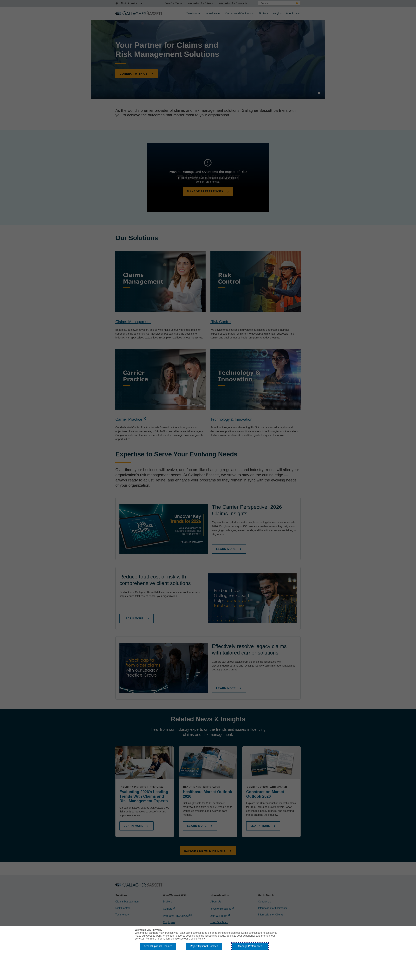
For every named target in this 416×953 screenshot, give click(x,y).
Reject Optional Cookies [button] (204, 946)
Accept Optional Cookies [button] (158, 946)
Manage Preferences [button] (250, 946)
